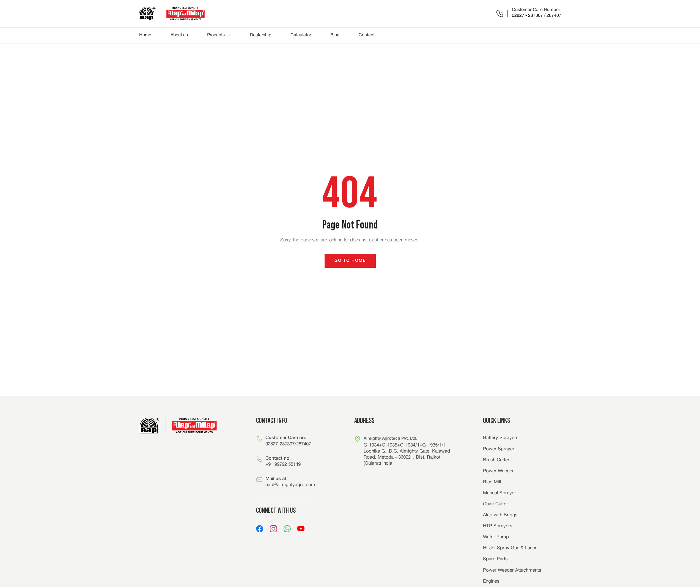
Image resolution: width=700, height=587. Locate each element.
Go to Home (350, 261)
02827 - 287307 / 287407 (536, 16)
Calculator (300, 35)
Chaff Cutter (495, 504)
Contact (367, 35)
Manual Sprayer (499, 493)
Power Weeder (498, 471)
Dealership (260, 35)
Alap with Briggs (500, 515)
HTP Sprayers (497, 526)
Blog (334, 35)
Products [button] (216, 35)
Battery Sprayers (500, 438)
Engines (491, 581)
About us (179, 35)
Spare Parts (495, 559)
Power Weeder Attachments (512, 570)
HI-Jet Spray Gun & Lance (510, 548)
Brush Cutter (496, 460)
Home (145, 35)
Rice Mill (492, 482)
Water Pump (496, 537)
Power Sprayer (498, 449)
